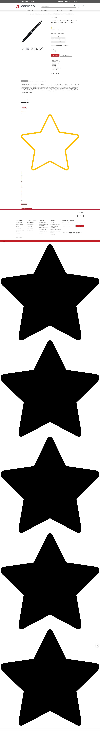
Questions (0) (24, 108)
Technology (58, 10)
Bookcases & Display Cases (55, 224)
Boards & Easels (18, 228)
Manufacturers (60, 1)
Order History (67, 1)
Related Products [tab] (40, 81)
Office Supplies (28, 10)
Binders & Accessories (19, 224)
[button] (51, 29)
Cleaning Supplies (30, 226)
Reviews (2, 240)
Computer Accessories (43, 231)
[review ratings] (51, 27)
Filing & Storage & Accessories (56, 229)
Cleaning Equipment (30, 224)
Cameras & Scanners (42, 229)
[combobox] (58, 6)
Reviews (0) (24, 107)
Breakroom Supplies (30, 222)
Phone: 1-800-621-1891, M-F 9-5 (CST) (29, 1)
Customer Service (75, 1)
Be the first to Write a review (27, 208)
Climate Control (30, 228)
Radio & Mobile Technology (43, 227)
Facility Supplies (30, 230)
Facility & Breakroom (44, 10)
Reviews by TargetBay (25, 102)
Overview (24, 81)
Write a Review (65, 45)
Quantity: (52, 49)
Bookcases (52, 222)
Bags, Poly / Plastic (19, 222)
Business (17, 226)
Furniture (71, 10)
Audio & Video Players (42, 222)
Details (31, 81)
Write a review (61, 29)
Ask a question (55, 29)
